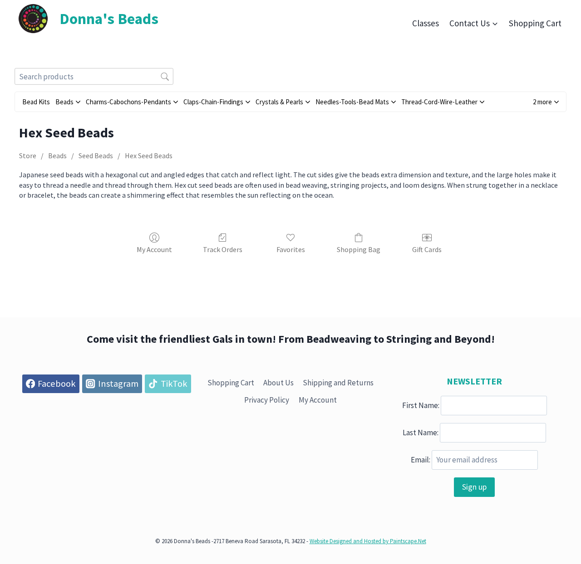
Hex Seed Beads (148, 155)
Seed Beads (96, 155)
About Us (278, 383)
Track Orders (222, 249)
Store (27, 155)
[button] (545, 101)
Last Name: (420, 433)
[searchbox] (94, 76)
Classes (425, 23)
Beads (57, 155)
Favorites (290, 249)
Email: (420, 460)
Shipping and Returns (338, 383)
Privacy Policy (266, 400)
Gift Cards (427, 249)
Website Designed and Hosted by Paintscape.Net (368, 541)
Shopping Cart (535, 23)
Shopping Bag (358, 249)
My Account (154, 249)
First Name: (420, 405)
